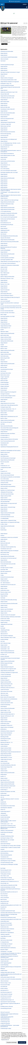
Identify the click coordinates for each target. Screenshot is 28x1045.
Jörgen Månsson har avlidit (6, 936)
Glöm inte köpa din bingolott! (6, 422)
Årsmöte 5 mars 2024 (5, 461)
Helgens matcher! (4, 267)
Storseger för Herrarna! (5, 393)
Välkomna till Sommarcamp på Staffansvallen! (10, 241)
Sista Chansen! (3, 234)
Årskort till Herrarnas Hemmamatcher (8, 131)
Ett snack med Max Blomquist (6, 397)
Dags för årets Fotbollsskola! (6, 732)
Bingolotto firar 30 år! (5, 818)
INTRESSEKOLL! (4, 729)
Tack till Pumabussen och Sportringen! (8, 458)
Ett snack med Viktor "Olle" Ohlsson (7, 312)
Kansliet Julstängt (4, 988)
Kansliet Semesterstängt (5, 514)
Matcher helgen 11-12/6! (5, 710)
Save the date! (3, 159)
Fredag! (2, 575)
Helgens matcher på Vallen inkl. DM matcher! (9, 439)
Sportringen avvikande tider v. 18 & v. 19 (8, 408)
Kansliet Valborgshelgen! (5, 250)
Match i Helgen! (4, 314)
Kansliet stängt (3, 529)
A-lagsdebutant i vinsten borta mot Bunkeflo (9, 537)
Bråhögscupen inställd (5, 795)
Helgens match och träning (6, 611)
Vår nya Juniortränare (5, 897)
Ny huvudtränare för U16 (5, 164)
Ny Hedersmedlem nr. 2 (5, 435)
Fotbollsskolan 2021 (5, 856)
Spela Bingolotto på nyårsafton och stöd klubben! (10, 476)
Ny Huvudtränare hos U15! (6, 222)
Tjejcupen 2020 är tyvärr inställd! (7, 959)
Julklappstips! (3, 813)
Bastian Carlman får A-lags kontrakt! (8, 697)
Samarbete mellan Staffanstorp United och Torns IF (11, 912)
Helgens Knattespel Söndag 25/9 (7, 666)
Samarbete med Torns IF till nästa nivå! (8, 584)
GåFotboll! (3, 359)
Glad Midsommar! (4, 841)
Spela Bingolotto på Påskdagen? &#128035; (9, 864)
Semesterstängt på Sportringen (7, 369)
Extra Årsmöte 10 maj (5, 554)
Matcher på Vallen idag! (5, 107)
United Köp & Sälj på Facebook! (7, 480)
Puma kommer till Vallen (5, 984)
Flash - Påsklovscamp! (5, 272)
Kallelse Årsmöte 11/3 (5, 146)
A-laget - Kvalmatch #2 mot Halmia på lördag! (9, 200)
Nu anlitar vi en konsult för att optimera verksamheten (11, 979)
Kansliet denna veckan (5, 590)
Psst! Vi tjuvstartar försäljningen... (7, 635)
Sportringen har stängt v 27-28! (7, 838)
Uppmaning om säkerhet (5, 930)
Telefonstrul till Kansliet (5, 1019)
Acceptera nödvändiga (11, 1042)
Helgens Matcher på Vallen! (6, 325)
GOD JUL (2, 797)
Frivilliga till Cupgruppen (5, 1023)
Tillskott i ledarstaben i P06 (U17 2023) (8, 637)
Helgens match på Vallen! (5, 473)
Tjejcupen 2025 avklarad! (5, 237)
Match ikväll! (3, 401)
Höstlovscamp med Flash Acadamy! (8, 218)
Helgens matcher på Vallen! (6, 337)
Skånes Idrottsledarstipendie (6, 855)
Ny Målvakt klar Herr (4, 903)
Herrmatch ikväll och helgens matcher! (8, 395)
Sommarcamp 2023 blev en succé (7, 516)
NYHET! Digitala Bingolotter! (6, 962)
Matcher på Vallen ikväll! (5, 543)
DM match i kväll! (4, 269)
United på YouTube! (4, 482)
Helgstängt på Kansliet (5, 230)
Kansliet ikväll (3, 801)
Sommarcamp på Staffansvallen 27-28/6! (9, 79)
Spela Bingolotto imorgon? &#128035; (8, 860)
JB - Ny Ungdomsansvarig (6, 211)
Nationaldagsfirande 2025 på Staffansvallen (9, 235)
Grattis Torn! (3, 809)
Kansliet (2, 329)
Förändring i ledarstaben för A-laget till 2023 (9, 672)
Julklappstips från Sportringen (7, 492)
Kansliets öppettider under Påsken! (7, 257)
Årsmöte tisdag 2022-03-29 (6, 755)
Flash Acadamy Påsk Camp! (6, 293)
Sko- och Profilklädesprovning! (7, 145)
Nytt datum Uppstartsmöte (6, 571)
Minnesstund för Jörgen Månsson (7, 932)
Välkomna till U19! (4, 633)
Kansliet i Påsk (3, 565)
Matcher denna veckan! (5, 374)
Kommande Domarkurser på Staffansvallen (9, 603)
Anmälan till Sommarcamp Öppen (7, 577)
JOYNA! (2, 463)
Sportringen (3, 527)
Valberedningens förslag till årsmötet (8, 122)
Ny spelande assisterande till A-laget (8, 910)
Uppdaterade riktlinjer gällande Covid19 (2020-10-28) (11, 919)
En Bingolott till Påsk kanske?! (6, 429)
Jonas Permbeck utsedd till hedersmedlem (9, 57)
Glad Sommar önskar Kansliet (6, 940)
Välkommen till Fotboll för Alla (6, 683)
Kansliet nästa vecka (5, 926)
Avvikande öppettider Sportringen (7, 64)
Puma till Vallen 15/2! (5, 883)
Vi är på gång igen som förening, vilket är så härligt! (11, 845)
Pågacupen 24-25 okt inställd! (6, 925)
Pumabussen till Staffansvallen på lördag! (9, 599)
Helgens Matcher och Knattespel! (7, 410)
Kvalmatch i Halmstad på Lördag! (7, 203)
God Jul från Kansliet (5, 478)
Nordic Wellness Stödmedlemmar (7, 153)
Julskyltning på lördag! (5, 629)
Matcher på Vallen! (4, 380)
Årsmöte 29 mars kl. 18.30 (6, 787)
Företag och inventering (5, 620)
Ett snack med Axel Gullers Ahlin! (7, 310)
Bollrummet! (3, 908)
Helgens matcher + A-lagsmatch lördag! (8, 520)
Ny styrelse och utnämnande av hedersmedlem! (10, 265)
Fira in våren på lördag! (5, 763)
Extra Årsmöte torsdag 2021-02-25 (7, 879)
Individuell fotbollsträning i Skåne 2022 (8, 765)
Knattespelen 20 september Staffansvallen (9, 213)
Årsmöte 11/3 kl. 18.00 (5, 284)
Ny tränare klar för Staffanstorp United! (8, 917)
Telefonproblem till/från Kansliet (7, 340)
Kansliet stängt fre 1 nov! (5, 327)
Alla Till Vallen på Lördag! (5, 643)
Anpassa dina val (5, 1039)
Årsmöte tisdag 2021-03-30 (6, 870)
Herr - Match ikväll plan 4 (5, 582)
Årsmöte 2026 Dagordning (6, 133)
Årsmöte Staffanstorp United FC (7, 295)
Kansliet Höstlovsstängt (5, 817)
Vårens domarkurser (4, 980)
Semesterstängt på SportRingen (7, 224)
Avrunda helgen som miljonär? (6, 943)
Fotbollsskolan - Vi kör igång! (6, 951)
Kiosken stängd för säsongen (6, 994)
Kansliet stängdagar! (5, 382)
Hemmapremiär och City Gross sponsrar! (8, 558)
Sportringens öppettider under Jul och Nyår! (9, 172)
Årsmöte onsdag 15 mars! (6, 592)
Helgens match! (4, 768)
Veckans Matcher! (4, 746)
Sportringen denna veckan (6, 373)
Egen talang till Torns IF (5, 780)
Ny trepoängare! (4, 390)
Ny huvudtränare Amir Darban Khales (8, 805)
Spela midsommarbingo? (6, 843)
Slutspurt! (2, 535)
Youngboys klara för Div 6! (6, 997)
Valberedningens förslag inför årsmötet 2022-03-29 (11, 751)
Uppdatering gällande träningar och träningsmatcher (11, 966)
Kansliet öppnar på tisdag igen (7, 832)
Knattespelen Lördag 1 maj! (6, 83)
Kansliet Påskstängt (4, 964)
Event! (2, 469)
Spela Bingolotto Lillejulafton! (6, 807)
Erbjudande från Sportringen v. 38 (7, 999)
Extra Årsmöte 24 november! (6, 996)
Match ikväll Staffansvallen (6, 561)
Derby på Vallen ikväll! (5, 94)
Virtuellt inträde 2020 (4, 961)
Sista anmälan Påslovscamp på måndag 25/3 (9, 427)
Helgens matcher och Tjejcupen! (7, 77)
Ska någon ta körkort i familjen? (7, 567)
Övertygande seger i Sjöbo (6, 407)
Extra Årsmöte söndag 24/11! (6, 992)
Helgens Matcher (4, 68)
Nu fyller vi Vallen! (4, 524)
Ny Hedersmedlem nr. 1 (5, 437)
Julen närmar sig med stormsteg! (7, 493)
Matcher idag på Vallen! (5, 357)
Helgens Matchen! (4, 198)
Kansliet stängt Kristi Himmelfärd (7, 851)
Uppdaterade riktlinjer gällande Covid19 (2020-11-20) (11, 905)
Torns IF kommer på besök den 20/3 (8, 441)
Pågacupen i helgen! (4, 331)
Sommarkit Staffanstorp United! (7, 862)
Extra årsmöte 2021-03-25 (5, 872)
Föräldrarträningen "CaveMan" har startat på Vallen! (10, 847)
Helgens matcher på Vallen (6, 681)
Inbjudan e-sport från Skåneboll (7, 609)
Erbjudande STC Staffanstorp (6, 858)
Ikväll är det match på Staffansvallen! (8, 112)
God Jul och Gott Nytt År (5, 301)
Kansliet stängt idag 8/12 (5, 811)
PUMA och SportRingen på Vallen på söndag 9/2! (10, 297)
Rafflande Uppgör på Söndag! (6, 663)
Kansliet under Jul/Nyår (5, 618)
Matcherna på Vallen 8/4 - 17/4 (6, 742)
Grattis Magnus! (4, 706)
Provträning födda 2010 (5, 323)
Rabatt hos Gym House (5, 452)
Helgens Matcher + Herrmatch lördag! (8, 507)
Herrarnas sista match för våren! (7, 702)
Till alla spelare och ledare (6, 873)
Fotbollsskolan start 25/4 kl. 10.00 (7, 97)
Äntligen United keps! (5, 386)
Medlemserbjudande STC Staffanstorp (8, 947)
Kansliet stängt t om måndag (6, 877)
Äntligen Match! (4, 774)
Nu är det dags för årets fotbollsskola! (8, 263)
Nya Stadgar (3, 868)
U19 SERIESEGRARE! (5, 518)
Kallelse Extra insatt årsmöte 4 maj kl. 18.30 (9, 92)
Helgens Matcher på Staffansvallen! (7, 95)
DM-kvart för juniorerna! (9, 23)
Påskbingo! (3, 968)
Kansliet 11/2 (3, 776)
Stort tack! (3, 75)
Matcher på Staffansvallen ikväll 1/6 (7, 714)
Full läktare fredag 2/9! (5, 680)
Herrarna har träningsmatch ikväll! (7, 118)
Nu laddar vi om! (4, 654)
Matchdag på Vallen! (5, 736)
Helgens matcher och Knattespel (7, 727)
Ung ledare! (3, 834)
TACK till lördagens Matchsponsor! (7, 650)
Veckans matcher (4, 770)
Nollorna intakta (4, 412)
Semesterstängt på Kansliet (6, 1008)
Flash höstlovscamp (4, 356)
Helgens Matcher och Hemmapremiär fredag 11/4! (10, 261)
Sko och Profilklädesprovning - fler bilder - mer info (10, 143)
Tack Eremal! (3, 60)
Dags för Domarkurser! (5, 289)
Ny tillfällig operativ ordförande (7, 1006)
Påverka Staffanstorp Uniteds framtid (8, 785)
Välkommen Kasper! (4, 695)
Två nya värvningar (4, 895)
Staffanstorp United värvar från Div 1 (8, 687)
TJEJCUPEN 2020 (4, 986)
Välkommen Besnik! (4, 58)
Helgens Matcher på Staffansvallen (7, 556)
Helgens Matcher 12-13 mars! (6, 757)
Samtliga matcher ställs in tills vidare (8, 972)
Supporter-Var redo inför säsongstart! (8, 614)
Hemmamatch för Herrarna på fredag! (8, 1001)
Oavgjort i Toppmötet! (5, 376)
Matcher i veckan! (4, 418)
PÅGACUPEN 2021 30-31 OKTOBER (7, 839)
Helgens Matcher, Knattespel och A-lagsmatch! (10, 81)
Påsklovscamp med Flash (6, 126)
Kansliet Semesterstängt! (5, 700)
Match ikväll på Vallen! (5, 101)
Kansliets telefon (4, 631)
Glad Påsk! (3, 424)
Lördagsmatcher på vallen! (6, 467)
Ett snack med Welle (4, 384)
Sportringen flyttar (4, 815)
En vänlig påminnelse (5, 942)
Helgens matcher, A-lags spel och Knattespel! (9, 550)
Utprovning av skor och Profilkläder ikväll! (9, 139)
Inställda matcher (4, 970)
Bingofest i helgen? (4, 949)
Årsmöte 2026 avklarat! (5, 114)
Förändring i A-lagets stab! (6, 124)
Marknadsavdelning (4, 853)
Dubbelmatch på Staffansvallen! (7, 51)
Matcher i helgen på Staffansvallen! (7, 276)
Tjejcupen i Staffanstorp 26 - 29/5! (7, 715)
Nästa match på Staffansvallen (7, 425)
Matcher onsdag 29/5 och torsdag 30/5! (8, 391)
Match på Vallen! (4, 367)
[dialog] (14, 1037)
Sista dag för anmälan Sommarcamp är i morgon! (10, 72)
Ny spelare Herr (4, 907)
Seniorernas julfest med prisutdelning (8, 486)
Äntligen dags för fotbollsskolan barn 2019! (9, 416)
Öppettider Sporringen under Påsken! (8, 433)
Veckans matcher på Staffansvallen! (8, 708)
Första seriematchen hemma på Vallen (8, 563)
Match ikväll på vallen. (5, 352)
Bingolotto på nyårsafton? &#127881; (8, 791)
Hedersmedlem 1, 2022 (5, 648)
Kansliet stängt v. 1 (4, 789)
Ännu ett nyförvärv (4, 893)
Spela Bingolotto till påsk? (6, 738)
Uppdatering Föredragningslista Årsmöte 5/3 (9, 446)
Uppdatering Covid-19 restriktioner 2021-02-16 (10, 881)
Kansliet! (2, 344)
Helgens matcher (4, 573)
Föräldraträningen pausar (5, 945)
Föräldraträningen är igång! (6, 1028)
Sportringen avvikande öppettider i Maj (8, 546)
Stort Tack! (3, 641)
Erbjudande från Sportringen (6, 923)
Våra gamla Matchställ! (5, 501)
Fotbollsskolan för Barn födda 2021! (8, 109)
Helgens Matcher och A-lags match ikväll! (9, 503)
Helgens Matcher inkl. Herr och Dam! (8, 403)
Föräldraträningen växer (5, 1021)
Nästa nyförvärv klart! (5, 901)
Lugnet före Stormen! (5, 689)
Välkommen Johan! (4, 693)
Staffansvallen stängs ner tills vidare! (8, 977)
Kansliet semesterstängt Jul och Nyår (8, 887)
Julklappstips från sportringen (6, 624)
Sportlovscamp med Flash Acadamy (8, 161)
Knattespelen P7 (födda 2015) (6, 725)
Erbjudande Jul (3, 803)
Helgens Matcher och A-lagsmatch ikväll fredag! (10, 522)
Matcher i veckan (4, 348)
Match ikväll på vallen (5, 335)
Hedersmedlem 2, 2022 (5, 646)
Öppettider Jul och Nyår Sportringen (8, 490)
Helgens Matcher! (4, 53)
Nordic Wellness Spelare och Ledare (8, 155)
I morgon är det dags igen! (6, 674)
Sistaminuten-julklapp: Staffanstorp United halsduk (11, 616)
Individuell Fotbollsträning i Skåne (7, 836)
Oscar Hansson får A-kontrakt (6, 691)
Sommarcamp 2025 (4, 255)
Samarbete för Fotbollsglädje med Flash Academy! (11, 450)
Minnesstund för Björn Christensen (7, 928)
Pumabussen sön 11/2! (5, 465)
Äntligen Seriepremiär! (5, 744)
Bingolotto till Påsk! (4, 594)
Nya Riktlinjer (3, 938)
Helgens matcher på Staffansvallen (7, 333)
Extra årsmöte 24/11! (5, 990)
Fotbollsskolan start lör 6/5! (6, 548)
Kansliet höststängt (4, 639)
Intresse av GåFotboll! (5, 656)
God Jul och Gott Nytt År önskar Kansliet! (9, 170)
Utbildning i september (5, 934)
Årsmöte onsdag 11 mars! (6, 982)
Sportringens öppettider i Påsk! (7, 259)
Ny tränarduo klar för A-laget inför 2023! (8, 668)
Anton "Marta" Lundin (5, 875)
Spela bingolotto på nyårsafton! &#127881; (9, 885)
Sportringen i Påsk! (4, 569)
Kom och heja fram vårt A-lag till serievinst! (9, 217)
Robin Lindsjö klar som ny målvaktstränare (9, 698)
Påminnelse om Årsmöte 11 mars (7, 278)
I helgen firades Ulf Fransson (6, 759)
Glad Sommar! (3, 226)
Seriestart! (2, 849)
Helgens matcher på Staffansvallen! (7, 350)
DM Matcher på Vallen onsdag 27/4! (8, 731)
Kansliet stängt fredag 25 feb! (6, 766)
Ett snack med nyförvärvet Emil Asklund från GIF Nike (11, 305)
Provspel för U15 (4, 471)
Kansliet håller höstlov (5, 921)
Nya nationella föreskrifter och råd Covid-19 (9, 891)
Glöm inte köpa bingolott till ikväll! (7, 475)
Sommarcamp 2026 (4, 135)
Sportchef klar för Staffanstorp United (8, 825)
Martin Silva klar (4, 899)
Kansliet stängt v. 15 (4, 740)
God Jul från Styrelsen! (5, 168)
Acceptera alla (22, 1042)
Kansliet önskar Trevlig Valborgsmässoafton (9, 405)
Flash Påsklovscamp (5, 456)
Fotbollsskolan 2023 (5, 580)
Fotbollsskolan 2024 (5, 442)
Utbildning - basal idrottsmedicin (7, 830)
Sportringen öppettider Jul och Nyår (8, 316)
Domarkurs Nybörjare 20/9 (6, 676)
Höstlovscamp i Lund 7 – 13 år (7, 823)
